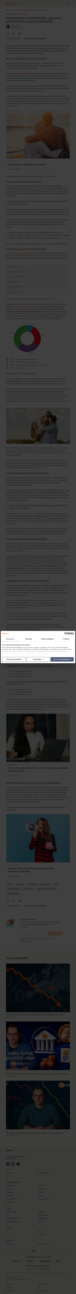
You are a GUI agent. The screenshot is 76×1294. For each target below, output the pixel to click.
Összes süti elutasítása (13, 659)
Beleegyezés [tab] (10, 639)
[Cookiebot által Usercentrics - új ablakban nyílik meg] (66, 633)
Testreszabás (37, 659)
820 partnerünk (11, 647)
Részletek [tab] (28, 639)
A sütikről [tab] (66, 639)
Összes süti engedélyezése (62, 659)
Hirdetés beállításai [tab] (47, 639)
